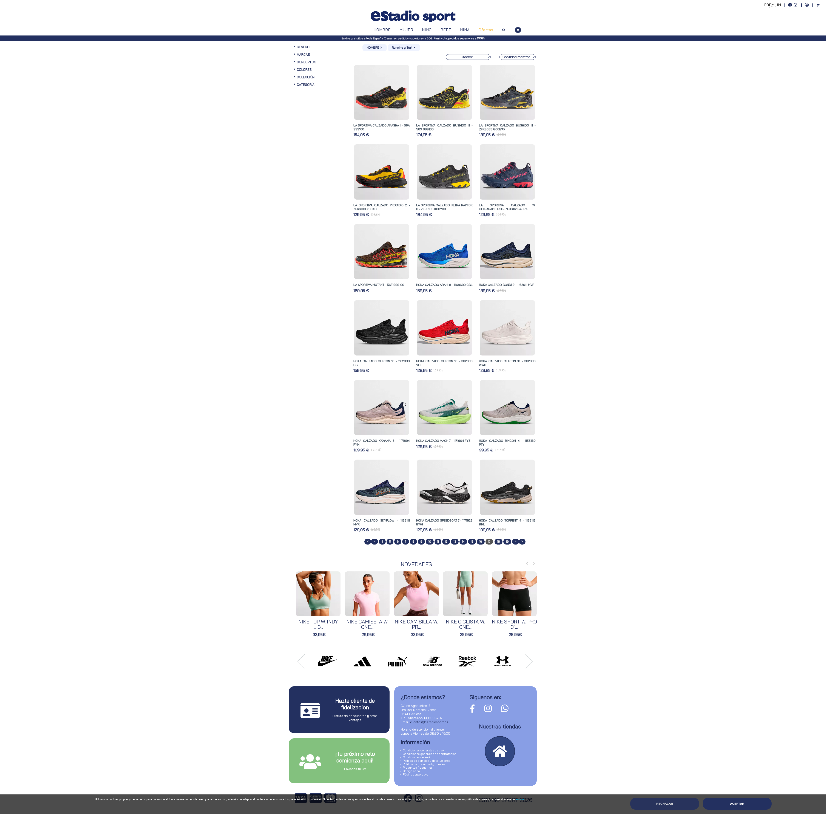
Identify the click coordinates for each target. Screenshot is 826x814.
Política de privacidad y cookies (424, 764)
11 (438, 541)
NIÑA (465, 29)
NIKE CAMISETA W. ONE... (367, 624)
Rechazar (664, 803)
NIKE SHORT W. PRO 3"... (514, 624)
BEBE (446, 29)
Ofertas (486, 29)
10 (429, 541)
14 (463, 541)
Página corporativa (415, 774)
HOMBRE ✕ (374, 47)
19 (507, 541)
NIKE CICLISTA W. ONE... (465, 624)
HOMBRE (382, 29)
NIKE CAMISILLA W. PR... (416, 624)
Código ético (411, 771)
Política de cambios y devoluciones (426, 760)
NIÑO (427, 29)
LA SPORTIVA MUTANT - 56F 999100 (378, 285)
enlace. (520, 799)
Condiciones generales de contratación (429, 754)
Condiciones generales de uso (423, 750)
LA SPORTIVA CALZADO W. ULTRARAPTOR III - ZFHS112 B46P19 (507, 207)
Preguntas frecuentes (418, 767)
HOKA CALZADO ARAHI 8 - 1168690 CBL (444, 285)
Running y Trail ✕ (404, 47)
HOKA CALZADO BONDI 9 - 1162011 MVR (506, 285)
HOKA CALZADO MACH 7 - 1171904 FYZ (443, 441)
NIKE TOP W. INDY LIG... (318, 624)
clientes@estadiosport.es (429, 722)
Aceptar (737, 803)
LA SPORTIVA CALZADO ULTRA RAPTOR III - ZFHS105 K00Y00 (444, 207)
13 (454, 541)
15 (472, 541)
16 (480, 541)
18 (498, 541)
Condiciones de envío (417, 757)
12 (446, 541)
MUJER (406, 29)
